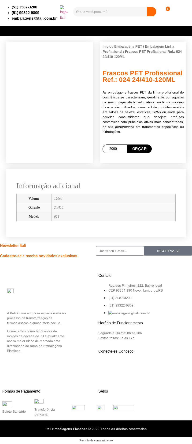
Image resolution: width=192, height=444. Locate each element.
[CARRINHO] (163, 13)
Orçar (139, 149)
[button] (96, 29)
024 (56, 216)
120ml (58, 198)
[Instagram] (120, 365)
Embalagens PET (128, 46)
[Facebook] (104, 365)
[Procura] (151, 11)
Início (107, 46)
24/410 (58, 207)
